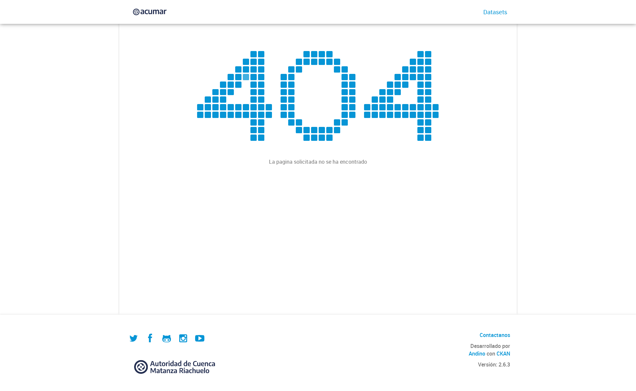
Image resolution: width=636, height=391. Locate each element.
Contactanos (495, 335)
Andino (477, 353)
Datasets (495, 12)
